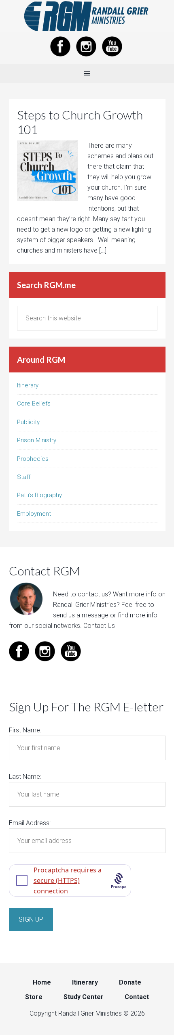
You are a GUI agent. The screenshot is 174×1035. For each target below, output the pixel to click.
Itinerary (27, 385)
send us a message (80, 615)
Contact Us (99, 625)
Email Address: (30, 823)
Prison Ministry (36, 440)
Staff (23, 477)
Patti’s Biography (39, 495)
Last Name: (25, 776)
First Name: (25, 730)
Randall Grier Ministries (87, 16)
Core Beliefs (34, 403)
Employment (34, 513)
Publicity (28, 422)
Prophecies (33, 458)
